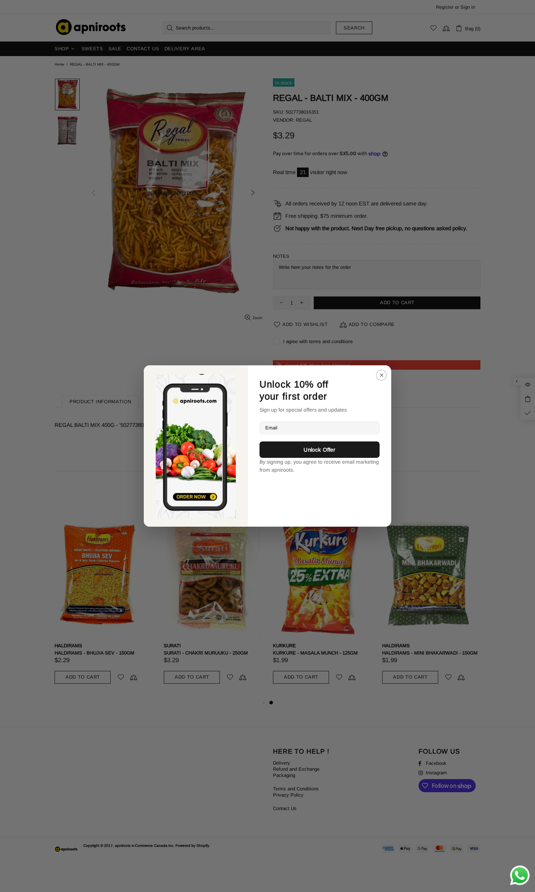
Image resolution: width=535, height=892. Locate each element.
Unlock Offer (319, 450)
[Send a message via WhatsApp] (519, 875)
